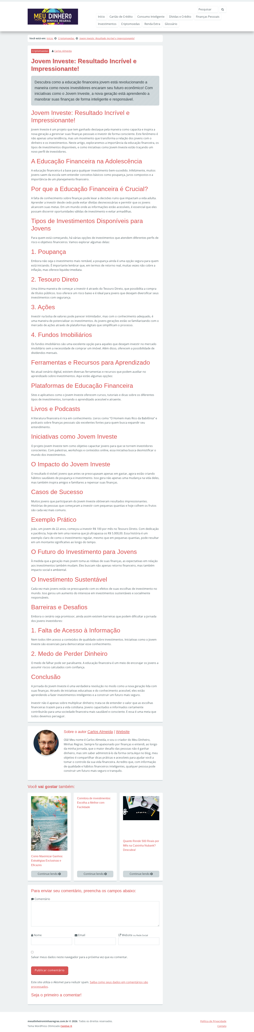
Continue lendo (48, 874)
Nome (37, 935)
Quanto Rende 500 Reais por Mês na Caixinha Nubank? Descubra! (141, 845)
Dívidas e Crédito (180, 17)
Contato (221, 1026)
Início (101, 17)
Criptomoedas (130, 24)
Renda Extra (152, 24)
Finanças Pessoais (207, 17)
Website (123, 732)
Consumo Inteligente (150, 17)
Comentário (42, 899)
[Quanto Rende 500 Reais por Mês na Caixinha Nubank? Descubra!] (141, 808)
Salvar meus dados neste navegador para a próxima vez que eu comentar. (79, 957)
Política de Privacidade (213, 1021)
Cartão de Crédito (121, 17)
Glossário (171, 24)
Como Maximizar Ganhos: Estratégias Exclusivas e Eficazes (47, 861)
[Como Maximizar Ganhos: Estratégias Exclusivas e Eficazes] (49, 823)
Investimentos (107, 24)
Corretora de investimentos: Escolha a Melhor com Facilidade (94, 803)
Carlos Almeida (63, 51)
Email (81, 935)
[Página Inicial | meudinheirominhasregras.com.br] (53, 16)
